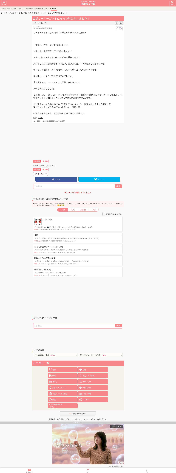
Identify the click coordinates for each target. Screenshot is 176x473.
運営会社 (52, 419)
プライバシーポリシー (74, 419)
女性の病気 (86, 388)
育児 (8, 8)
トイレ (40, 118)
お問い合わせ (102, 419)
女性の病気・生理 (45, 355)
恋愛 (2, 8)
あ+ (121, 23)
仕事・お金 (29, 8)
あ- (116, 23)
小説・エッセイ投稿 (59, 394)
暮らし (21, 8)
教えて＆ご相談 (88, 376)
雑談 (54, 400)
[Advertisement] (140, 52)
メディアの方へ (89, 419)
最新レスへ (29, 472)
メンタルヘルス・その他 (92, 355)
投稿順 (37, 161)
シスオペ (85, 400)
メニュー (4, 4)
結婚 (14, 8)
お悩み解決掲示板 (55, 406)
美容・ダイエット (41, 8)
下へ (146, 472)
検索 (172, 4)
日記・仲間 (86, 394)
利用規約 (60, 419)
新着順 (45, 161)
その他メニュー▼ (40, 174)
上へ (88, 472)
